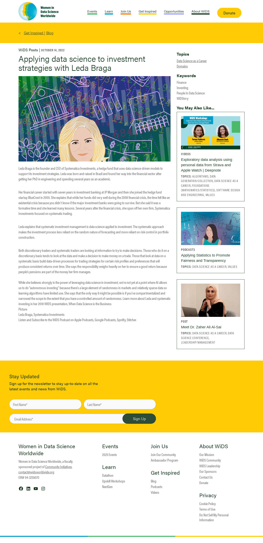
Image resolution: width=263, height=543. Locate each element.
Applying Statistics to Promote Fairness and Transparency (205, 258)
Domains (182, 66)
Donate (203, 482)
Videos (155, 492)
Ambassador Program (164, 460)
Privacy (208, 495)
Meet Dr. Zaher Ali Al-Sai (201, 327)
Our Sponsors (208, 471)
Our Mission (206, 454)
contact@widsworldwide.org (36, 471)
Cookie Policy (207, 503)
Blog (49, 32)
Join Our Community (163, 454)
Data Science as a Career (192, 60)
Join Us (159, 446)
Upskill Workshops (113, 480)
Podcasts (156, 486)
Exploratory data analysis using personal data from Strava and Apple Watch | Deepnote (206, 165)
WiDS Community (210, 460)
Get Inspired (34, 32)
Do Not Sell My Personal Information (213, 517)
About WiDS (213, 446)
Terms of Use (207, 509)
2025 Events (109, 454)
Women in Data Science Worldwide (46, 449)
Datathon (107, 475)
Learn (109, 466)
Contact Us (206, 477)
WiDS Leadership (209, 465)
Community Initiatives (58, 466)
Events (110, 446)
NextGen (107, 486)
